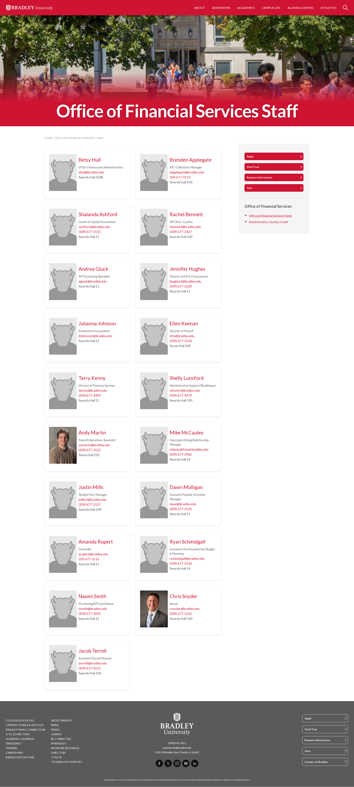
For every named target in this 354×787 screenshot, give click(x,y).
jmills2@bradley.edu (92, 500)
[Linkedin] (194, 763)
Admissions (221, 7)
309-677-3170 (180, 177)
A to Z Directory (18, 734)
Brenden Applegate (190, 160)
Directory (58, 752)
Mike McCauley (187, 432)
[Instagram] (177, 763)
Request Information (259, 177)
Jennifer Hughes (187, 269)
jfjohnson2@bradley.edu (95, 336)
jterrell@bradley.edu (93, 663)
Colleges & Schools (20, 720)
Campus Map (14, 752)
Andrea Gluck (93, 269)
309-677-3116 (89, 559)
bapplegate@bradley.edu (187, 172)
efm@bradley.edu (182, 336)
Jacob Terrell (93, 651)
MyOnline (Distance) (65, 748)
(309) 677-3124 (181, 509)
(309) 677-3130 (181, 563)
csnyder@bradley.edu (185, 609)
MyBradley (58, 743)
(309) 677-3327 (181, 232)
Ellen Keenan (184, 323)
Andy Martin (92, 432)
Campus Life (271, 7)
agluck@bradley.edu (93, 281)
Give (249, 187)
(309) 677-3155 (90, 232)
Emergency (14, 743)
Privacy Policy (143, 780)
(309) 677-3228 (181, 286)
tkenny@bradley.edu (93, 390)
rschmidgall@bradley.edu (187, 558)
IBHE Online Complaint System (237, 780)
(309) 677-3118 (181, 341)
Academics (246, 7)
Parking (12, 748)
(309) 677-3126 (181, 614)
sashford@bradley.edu (94, 227)
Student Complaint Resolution (210, 780)
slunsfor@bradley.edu (185, 390)
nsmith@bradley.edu (93, 609)
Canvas (56, 734)
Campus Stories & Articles (25, 725)
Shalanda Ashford (98, 214)
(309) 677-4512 (90, 668)
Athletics (328, 7)
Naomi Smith (92, 596)
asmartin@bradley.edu (94, 445)
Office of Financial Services (74, 138)
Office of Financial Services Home (270, 215)
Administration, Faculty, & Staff (268, 222)
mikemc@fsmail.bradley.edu (189, 449)
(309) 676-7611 (177, 743)
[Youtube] (186, 763)
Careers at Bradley (316, 761)
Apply (250, 156)
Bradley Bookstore (20, 757)
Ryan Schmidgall (187, 542)
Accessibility (131, 780)
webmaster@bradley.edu (177, 747)
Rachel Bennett (186, 214)
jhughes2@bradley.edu (185, 281)
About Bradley (61, 720)
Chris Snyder (183, 596)
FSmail (55, 729)
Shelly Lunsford (187, 378)
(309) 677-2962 (181, 454)
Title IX (56, 757)
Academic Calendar (20, 738)
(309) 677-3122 (90, 450)
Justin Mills (91, 487)
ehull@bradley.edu (91, 172)
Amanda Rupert (96, 542)
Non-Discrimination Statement (163, 780)
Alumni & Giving (300, 7)
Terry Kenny (92, 378)
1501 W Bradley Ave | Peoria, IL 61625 (177, 752)
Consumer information (186, 780)
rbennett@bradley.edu (185, 227)
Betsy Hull (90, 160)
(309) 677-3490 (90, 395)
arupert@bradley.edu (93, 554)
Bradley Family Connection (25, 729)
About (199, 7)
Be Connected (61, 738)
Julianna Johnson (97, 323)
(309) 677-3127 (90, 504)
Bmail (55, 725)
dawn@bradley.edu (183, 504)
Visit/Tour (253, 166)
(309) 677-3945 (90, 614)
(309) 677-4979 (181, 395)
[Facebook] (159, 763)
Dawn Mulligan (186, 487)
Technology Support (66, 761)
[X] (168, 763)
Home (48, 138)
